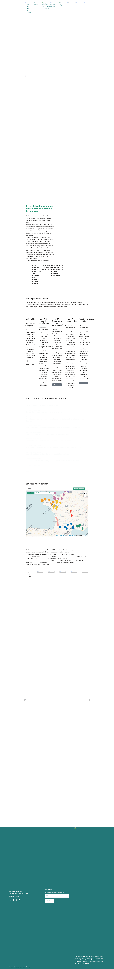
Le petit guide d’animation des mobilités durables (47, 454)
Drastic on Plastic (55, 565)
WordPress (26, 967)
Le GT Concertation (71, 320)
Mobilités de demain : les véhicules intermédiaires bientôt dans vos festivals (55, 420)
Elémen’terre (45, 556)
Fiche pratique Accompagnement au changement (48, 434)
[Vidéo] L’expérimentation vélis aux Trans (44, 412)
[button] (57, 384)
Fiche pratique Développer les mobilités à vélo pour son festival (53, 427)
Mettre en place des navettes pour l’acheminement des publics (53, 447)
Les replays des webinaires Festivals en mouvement (48, 441)
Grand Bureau (42, 558)
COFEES (59, 554)
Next (27, 472)
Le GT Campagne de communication (59, 322)
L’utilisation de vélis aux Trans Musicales (43, 406)
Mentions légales (14, 896)
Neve (11, 967)
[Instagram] (16, 900)
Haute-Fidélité (52, 563)
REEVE (57, 560)
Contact (11, 895)
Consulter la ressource (33, 410)
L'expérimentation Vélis (86, 320)
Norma (35, 563)
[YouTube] (19, 900)
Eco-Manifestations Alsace (67, 556)
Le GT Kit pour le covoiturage (44, 321)
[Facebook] (10, 900)
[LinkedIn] (13, 900)
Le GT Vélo (30, 319)
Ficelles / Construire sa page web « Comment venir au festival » (53, 461)
